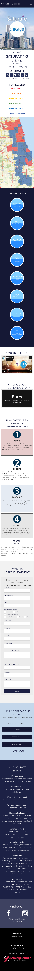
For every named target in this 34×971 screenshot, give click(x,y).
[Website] (8, 915)
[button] (17, 729)
